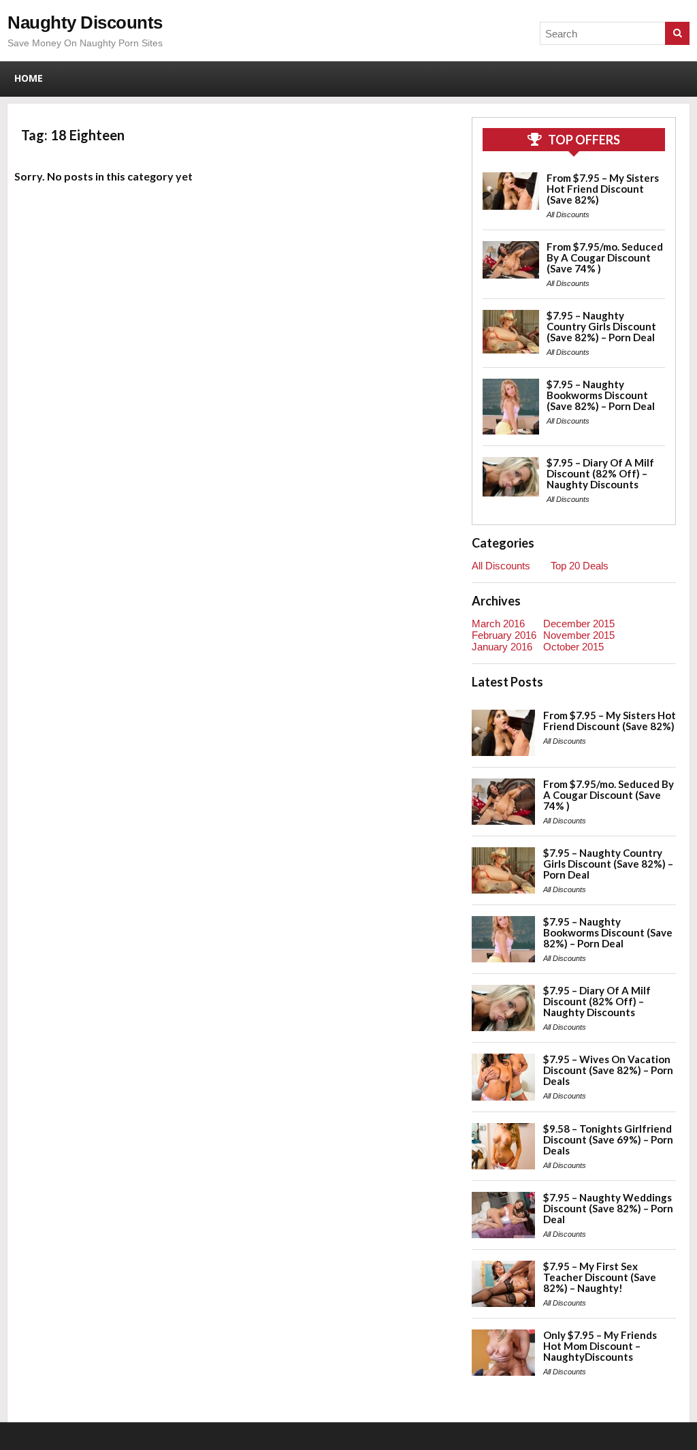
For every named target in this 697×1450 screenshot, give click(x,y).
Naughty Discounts (85, 22)
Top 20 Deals (580, 565)
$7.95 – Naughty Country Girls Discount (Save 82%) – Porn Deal (601, 326)
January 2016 (502, 646)
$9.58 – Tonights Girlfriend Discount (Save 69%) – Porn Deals (608, 1139)
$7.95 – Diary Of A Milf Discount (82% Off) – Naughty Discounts (600, 473)
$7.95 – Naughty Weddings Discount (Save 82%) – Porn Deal (608, 1208)
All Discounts (568, 214)
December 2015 (579, 623)
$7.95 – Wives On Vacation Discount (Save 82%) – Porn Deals (608, 1070)
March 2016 (498, 623)
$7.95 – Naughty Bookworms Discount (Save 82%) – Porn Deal (601, 395)
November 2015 (579, 635)
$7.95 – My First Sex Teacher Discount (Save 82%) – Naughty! (599, 1277)
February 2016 (504, 635)
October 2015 (573, 646)
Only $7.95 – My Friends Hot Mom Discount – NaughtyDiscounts (600, 1346)
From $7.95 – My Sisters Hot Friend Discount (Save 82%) (603, 189)
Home (28, 78)
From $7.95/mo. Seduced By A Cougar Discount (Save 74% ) (605, 257)
